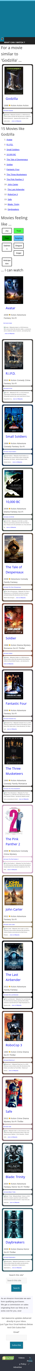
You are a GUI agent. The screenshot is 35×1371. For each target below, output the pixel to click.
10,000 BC (11, 154)
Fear (7, 238)
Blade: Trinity (13, 204)
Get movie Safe (7, 1126)
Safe (10, 199)
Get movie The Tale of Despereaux (12, 587)
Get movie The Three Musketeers (11, 788)
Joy (6, 231)
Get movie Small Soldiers (9, 451)
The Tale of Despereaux (17, 159)
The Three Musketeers (17, 174)
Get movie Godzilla (8, 110)
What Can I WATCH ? (14, 42)
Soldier (10, 164)
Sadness (7, 247)
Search (16, 1288)
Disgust (18, 245)
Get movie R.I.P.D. (7, 388)
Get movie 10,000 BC (8, 517)
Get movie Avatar (7, 323)
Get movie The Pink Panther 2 (10, 859)
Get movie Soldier (7, 653)
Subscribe (16, 1345)
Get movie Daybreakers (9, 1257)
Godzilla (12, 98)
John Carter (13, 184)
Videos (21, 1358)
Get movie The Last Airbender (10, 995)
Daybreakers (13, 209)
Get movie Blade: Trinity (9, 1192)
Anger (18, 253)
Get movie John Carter (9, 924)
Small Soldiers (13, 149)
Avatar (9, 139)
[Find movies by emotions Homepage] (2, 39)
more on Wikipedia (16, 121)
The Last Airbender (15, 189)
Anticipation (7, 262)
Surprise (18, 238)
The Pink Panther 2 (15, 179)
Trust (18, 231)
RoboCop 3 (13, 194)
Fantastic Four (13, 169)
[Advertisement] (17, 18)
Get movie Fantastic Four (9, 718)
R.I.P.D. (10, 144)
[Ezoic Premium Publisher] (8, 1359)
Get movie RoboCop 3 (9, 1060)
